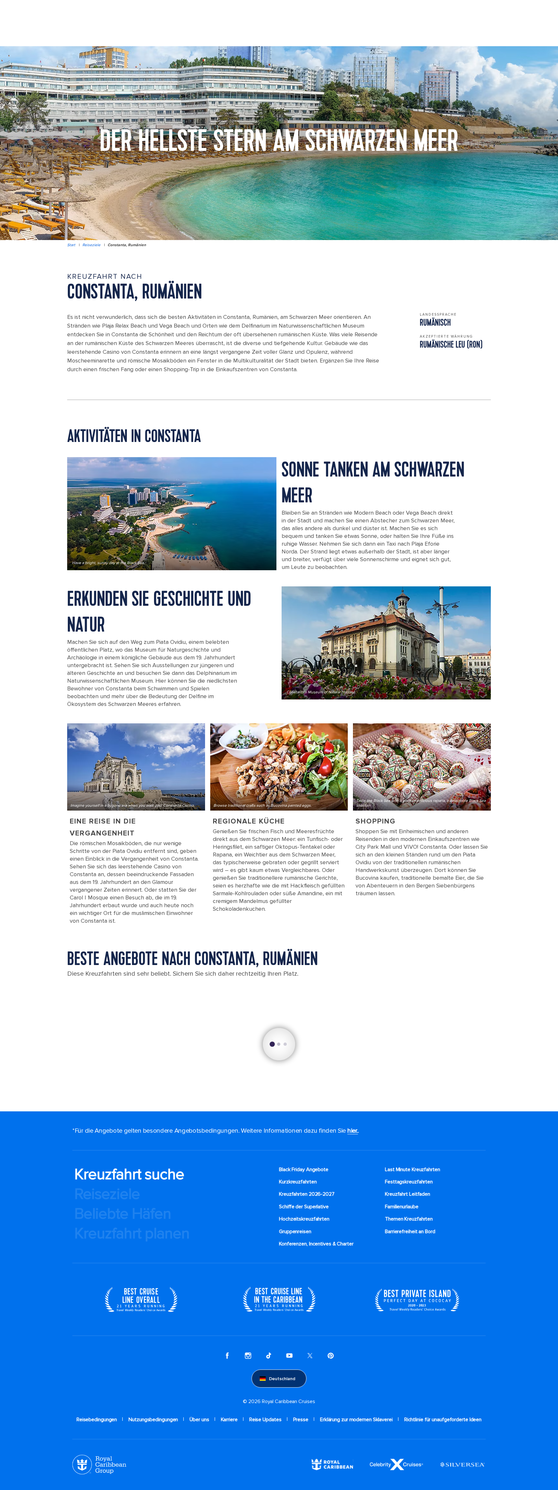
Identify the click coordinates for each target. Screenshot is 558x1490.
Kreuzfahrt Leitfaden (407, 1194)
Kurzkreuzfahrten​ (297, 1182)
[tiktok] (268, 1355)
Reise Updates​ (265, 1419)
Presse (300, 1419)
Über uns (199, 1419)
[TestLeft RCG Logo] (99, 1464)
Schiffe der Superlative (304, 1206)
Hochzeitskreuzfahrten (304, 1219)
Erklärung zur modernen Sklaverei (356, 1419)
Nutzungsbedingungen (153, 1419)
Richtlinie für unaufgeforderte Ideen (442, 1419)
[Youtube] (289, 1355)
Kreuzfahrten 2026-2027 (307, 1194)
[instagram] (248, 1355)
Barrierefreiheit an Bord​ (410, 1231)
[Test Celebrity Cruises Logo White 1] (396, 1464)
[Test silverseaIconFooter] (462, 1464)
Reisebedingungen (97, 1419)
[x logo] (310, 1355)
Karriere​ (229, 1419)
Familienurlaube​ (401, 1206)
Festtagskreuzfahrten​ (409, 1182)
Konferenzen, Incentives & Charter (316, 1244)
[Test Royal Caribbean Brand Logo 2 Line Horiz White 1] (332, 1464)
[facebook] (227, 1355)
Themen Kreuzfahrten (409, 1219)
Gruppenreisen (295, 1231)
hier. (352, 1131)
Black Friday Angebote (303, 1169)
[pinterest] (330, 1355)
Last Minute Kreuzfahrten (412, 1169)
